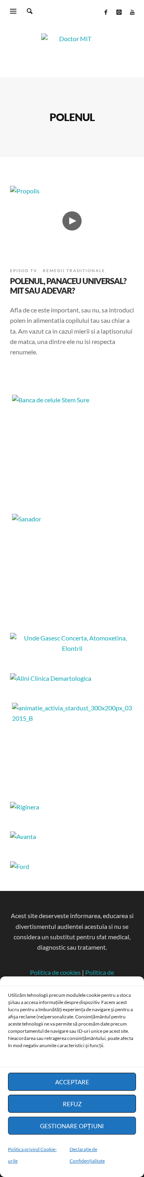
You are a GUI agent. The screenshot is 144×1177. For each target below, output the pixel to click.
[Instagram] (119, 12)
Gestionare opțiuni (72, 1125)
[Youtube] (132, 12)
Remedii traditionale (74, 270)
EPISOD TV (23, 270)
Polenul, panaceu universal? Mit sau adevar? (68, 285)
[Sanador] (72, 564)
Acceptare (72, 1082)
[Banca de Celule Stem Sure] (72, 445)
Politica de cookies (55, 972)
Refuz (72, 1103)
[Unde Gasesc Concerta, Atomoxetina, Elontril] (72, 648)
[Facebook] (106, 12)
